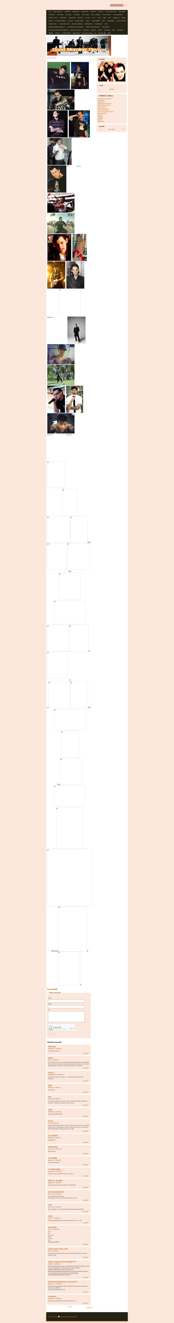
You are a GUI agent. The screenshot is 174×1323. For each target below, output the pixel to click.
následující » (89, 1307)
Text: (49, 1009)
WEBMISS (51, 33)
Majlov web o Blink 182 (103, 110)
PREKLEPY (93, 30)
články (109, 33)
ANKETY (100, 30)
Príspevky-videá (102, 33)
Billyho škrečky (76, 33)
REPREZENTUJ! (88, 23)
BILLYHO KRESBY (79, 20)
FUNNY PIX (80, 17)
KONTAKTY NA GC (53, 23)
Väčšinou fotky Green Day (104, 105)
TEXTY (99, 17)
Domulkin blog (101, 101)
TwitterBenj (100, 118)
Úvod (50, 11)
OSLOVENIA (86, 30)
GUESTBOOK (120, 30)
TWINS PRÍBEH (105, 27)
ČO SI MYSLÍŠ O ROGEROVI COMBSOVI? (58, 30)
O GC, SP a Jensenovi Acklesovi (106, 111)
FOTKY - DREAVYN (95, 14)
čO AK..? (106, 23)
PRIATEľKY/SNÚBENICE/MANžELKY (57, 27)
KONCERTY (93, 11)
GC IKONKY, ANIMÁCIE (60, 20)
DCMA (103, 20)
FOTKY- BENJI (121, 11)
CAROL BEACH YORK (64, 23)
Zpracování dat (73, 1316)
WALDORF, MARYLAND (77, 23)
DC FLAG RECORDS (121, 20)
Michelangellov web (103, 108)
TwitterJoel (100, 116)
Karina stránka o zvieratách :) (105, 98)
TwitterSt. (100, 119)
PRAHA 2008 (107, 30)
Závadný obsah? (64, 1316)
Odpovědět (85, 1053)
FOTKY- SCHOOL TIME (110, 11)
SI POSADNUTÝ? (98, 23)
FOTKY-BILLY (52, 14)
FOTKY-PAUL (77, 14)
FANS (113, 30)
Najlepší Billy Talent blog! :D (104, 103)
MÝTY (109, 17)
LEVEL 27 (88, 20)
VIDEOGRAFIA (84, 11)
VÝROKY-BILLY (63, 17)
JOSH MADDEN (110, 20)
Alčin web (100, 114)
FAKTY (104, 17)
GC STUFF (70, 20)
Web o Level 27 (101, 106)
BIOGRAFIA (67, 11)
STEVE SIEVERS (96, 20)
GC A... (94, 17)
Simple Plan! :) (101, 100)
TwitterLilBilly (101, 121)
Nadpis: (50, 1004)
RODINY (124, 17)
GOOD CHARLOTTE (58, 11)
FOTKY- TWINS (85, 14)
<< (100, 129)
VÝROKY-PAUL (72, 17)
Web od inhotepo (102, 113)
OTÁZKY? (57, 33)
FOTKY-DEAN (60, 14)
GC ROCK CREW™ (66, 33)
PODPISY (51, 20)
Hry (95, 33)
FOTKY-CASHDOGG (118, 14)
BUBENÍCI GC (116, 17)
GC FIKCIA (87, 17)
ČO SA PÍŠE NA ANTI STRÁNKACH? (75, 27)
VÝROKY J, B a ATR (53, 17)
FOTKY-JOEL (68, 14)
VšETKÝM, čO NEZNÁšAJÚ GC (93, 27)
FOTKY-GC (100, 11)
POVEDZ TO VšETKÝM (75, 30)
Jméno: (50, 998)
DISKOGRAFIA (75, 11)
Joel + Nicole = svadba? (87, 33)
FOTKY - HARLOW (106, 14)
